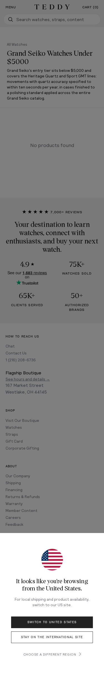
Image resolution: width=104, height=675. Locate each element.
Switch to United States (52, 622)
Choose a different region (49, 654)
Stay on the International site (52, 637)
